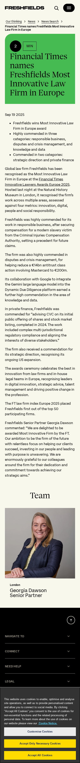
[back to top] (71, 620)
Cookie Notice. (47, 723)
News (31, 21)
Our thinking (14, 21)
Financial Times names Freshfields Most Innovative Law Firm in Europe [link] (39, 28)
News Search (50, 21)
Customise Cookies (40, 731)
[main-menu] (69, 7)
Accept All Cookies (40, 755)
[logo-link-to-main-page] (24, 8)
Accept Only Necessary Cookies (40, 743)
